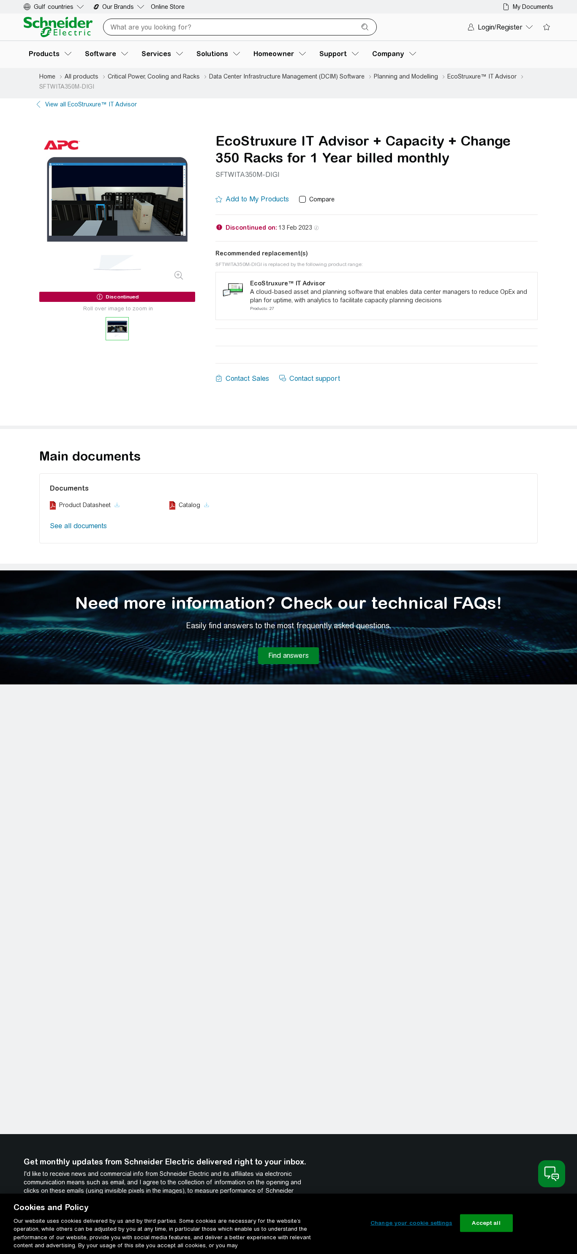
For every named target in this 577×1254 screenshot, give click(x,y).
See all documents (78, 526)
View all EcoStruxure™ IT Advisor (91, 104)
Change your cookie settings (411, 1223)
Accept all (486, 1223)
